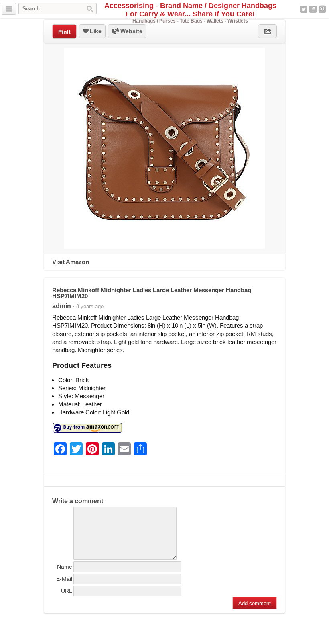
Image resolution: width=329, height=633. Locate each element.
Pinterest (322, 9)
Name (64, 566)
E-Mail (64, 579)
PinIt (64, 32)
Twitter (304, 9)
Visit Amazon (70, 261)
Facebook (313, 9)
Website (130, 31)
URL (66, 591)
